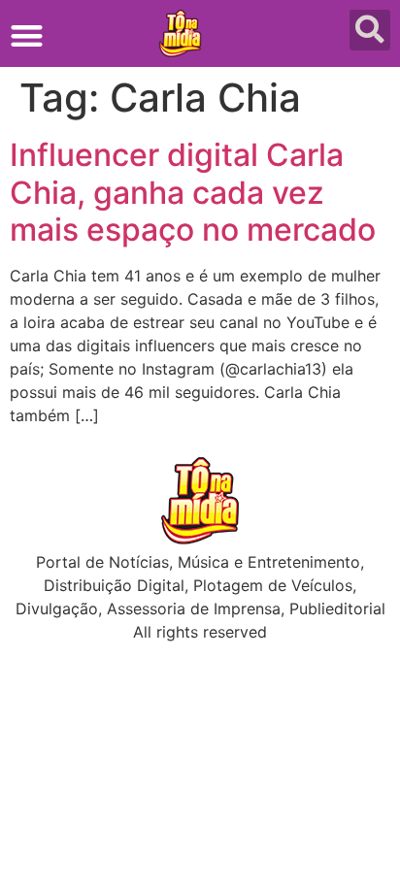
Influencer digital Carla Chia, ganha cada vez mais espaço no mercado (193, 192)
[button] (26, 35)
